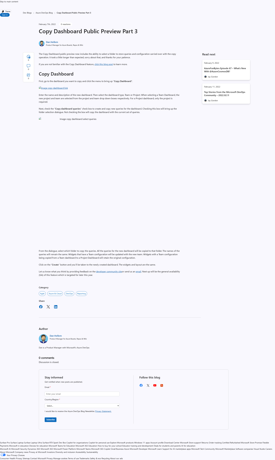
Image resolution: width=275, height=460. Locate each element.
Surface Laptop (16, 442)
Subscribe (50, 419)
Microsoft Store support (190, 442)
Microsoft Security (19, 449)
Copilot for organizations (77, 442)
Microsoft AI (5, 449)
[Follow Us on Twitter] (148, 386)
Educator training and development (137, 445)
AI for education (188, 445)
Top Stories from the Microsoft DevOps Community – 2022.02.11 (224, 93)
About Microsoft (7, 452)
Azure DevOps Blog (44, 12)
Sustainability (92, 452)
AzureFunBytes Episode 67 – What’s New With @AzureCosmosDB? (225, 70)
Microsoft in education (19, 445)
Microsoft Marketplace (225, 449)
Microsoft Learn (155, 449)
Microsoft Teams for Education (62, 445)
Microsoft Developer (139, 449)
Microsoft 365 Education (86, 445)
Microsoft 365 (47, 449)
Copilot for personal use (99, 442)
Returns (205, 442)
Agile (42, 293)
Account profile (157, 442)
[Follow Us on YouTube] (155, 386)
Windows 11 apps (142, 442)
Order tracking (215, 442)
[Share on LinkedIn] (56, 307)
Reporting (81, 293)
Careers (269, 449)
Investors (51, 452)
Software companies (244, 449)
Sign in (5, 14)
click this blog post (104, 64)
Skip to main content (9, 1)
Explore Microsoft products (122, 442)
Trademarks (84, 458)
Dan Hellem (52, 41)
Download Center (171, 442)
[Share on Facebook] (41, 307)
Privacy (50, 458)
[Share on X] (48, 307)
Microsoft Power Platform (65, 449)
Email (48, 387)
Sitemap (26, 458)
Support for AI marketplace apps (176, 449)
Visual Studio (259, 449)
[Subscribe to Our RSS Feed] (161, 386)
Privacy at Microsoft (37, 452)
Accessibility (81, 452)
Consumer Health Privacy (11, 458)
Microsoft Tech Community (203, 449)
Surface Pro (5, 442)
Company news (21, 452)
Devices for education (38, 445)
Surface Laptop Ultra (33, 442)
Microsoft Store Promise (251, 442)
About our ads (116, 458)
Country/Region (52, 399)
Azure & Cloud (55, 293)
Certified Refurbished (231, 442)
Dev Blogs (27, 12)
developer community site (109, 271)
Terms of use (73, 458)
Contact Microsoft (38, 458)
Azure (126, 449)
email (138, 271)
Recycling (106, 458)
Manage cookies (60, 458)
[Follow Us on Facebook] (141, 386)
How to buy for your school (110, 445)
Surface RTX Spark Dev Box (54, 442)
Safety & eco (95, 458)
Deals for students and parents (167, 445)
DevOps (69, 293)
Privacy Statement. (103, 411)
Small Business (117, 449)
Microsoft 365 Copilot (100, 449)
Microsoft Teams (83, 449)
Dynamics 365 (34, 449)
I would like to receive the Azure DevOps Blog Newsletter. (78, 411)
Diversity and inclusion (65, 452)
